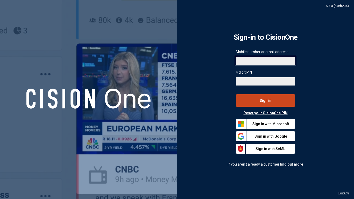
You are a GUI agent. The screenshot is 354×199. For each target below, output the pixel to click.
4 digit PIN (244, 72)
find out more (291, 164)
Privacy (343, 193)
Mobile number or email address (262, 52)
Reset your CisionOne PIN (266, 113)
